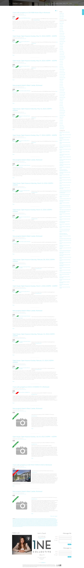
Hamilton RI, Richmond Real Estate (45, 521)
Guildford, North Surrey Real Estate (37, 521)
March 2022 (62, 107)
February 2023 (62, 89)
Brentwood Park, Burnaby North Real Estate (38, 518)
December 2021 (62, 110)
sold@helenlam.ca (41, 538)
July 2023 (61, 80)
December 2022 (62, 92)
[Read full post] (22, 19)
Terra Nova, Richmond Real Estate (65, 272)
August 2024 (62, 59)
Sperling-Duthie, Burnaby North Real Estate (29, 525)
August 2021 (62, 117)
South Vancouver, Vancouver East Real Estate (19, 525)
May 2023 (61, 84)
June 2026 (61, 26)
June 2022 (61, 102)
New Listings (62, 14)
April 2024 (61, 66)
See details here (37, 19)
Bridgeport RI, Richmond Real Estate (48, 518)
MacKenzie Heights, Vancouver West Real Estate (65, 212)
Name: (56, 536)
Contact (70, 3)
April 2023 (61, 85)
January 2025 (62, 54)
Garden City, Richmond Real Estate (65, 190)
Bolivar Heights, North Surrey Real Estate (28, 518)
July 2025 (61, 44)
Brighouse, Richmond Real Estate (65, 144)
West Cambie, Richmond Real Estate (20, 15)
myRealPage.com (43, 562)
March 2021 (62, 125)
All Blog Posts (62, 13)
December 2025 (62, 36)
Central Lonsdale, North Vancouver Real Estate (33, 519)
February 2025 (62, 52)
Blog (67, 3)
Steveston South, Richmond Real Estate (38, 525)
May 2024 (61, 64)
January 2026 (62, 34)
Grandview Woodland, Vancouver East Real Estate (19, 521)
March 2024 (62, 67)
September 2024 (62, 57)
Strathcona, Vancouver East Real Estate (47, 525)
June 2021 (61, 120)
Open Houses (62, 16)
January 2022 (62, 108)
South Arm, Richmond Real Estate (16, 524)
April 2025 (61, 49)
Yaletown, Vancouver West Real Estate (18, 526)
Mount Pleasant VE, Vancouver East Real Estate (44, 522)
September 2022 (62, 97)
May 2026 (61, 28)
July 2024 (61, 61)
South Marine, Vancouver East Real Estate (44, 524)
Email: (56, 538)
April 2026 (61, 29)
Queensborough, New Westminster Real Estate (42, 523)
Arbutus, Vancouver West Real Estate (20, 518)
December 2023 (62, 72)
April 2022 (61, 105)
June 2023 (61, 82)
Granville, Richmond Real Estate (28, 521)
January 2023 (62, 90)
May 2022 (61, 103)
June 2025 (61, 46)
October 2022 (62, 95)
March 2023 (62, 87)
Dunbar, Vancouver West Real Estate (46, 520)
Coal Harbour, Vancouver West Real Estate (43, 519)
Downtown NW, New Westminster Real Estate (26, 520)
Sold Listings (62, 18)
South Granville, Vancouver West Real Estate (35, 524)
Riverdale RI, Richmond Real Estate (65, 238)
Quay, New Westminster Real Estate (32, 523)
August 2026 (62, 23)
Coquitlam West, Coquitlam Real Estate (17, 520)
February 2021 (62, 126)
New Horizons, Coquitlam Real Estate (53, 522)
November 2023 (62, 74)
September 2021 (62, 115)
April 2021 (61, 123)
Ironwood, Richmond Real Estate (65, 205)
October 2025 (62, 39)
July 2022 (61, 100)
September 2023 (62, 77)
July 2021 (61, 118)
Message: (56, 540)
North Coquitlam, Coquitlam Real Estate (17, 523)
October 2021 (62, 113)
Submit (69, 544)
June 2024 (61, 62)
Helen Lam (17, 3)
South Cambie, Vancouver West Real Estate (25, 524)
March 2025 (62, 51)
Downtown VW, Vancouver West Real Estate (37, 520)
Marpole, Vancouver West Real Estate (17, 522)
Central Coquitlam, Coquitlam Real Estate (23, 519)
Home (52, 3)
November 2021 (62, 112)
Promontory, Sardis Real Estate (25, 523)
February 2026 (62, 33)
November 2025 (62, 38)
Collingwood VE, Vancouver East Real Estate (52, 519)
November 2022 (62, 94)
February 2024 (62, 69)
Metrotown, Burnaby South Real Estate (34, 522)
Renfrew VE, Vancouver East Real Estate (51, 523)
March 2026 (62, 31)
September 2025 (62, 41)
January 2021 (62, 128)
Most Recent (62, 21)
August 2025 (62, 43)
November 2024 (62, 56)
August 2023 (62, 79)
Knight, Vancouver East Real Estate (65, 209)
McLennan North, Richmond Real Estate (25, 522)
